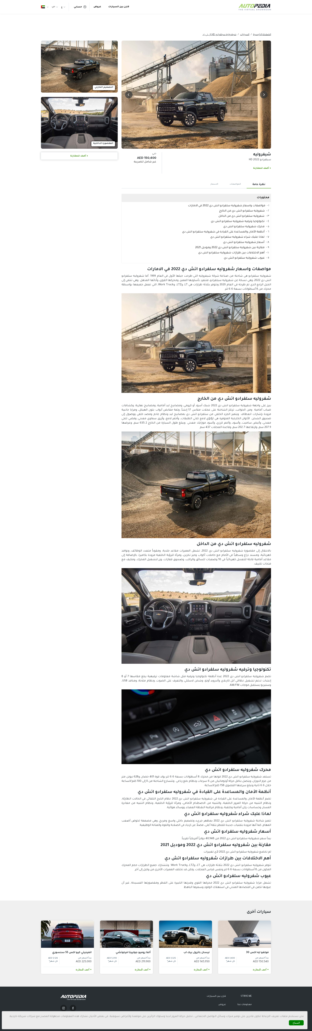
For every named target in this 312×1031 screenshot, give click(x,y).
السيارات (244, 34)
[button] (263, 94)
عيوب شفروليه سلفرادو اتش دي (244, 258)
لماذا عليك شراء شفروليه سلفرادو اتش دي (237, 237)
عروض (97, 7)
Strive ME (246, 996)
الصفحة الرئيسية (262, 34)
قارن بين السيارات (118, 7)
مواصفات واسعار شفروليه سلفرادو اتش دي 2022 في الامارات (226, 205)
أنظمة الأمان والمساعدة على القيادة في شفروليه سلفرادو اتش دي (223, 232)
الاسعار (214, 184)
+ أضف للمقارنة (262, 168)
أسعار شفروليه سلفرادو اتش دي (243, 242)
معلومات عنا (244, 1004)
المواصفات (235, 184)
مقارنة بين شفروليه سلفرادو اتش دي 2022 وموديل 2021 (230, 247)
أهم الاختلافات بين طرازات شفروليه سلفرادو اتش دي (231, 252)
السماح (296, 1022)
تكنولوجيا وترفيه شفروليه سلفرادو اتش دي (238, 221)
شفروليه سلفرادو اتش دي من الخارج (242, 211)
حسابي (78, 7)
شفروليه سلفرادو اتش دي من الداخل (241, 216)
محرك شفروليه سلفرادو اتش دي (244, 226)
